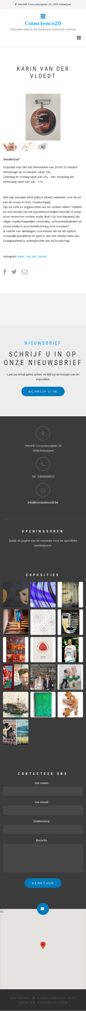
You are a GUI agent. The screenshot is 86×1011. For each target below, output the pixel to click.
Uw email (41, 802)
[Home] (43, 16)
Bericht (41, 840)
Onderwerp (41, 821)
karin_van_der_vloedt (32, 256)
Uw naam (41, 783)
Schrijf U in (43, 391)
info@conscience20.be (43, 502)
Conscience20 (43, 23)
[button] (43, 909)
